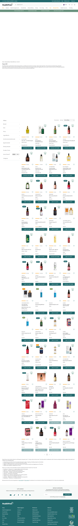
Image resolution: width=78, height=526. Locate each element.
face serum (27, 480)
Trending (71, 7)
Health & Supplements (14, 7)
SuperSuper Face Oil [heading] (53, 415)
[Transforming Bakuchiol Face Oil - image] (55, 157)
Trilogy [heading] (64, 139)
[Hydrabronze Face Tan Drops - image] (41, 377)
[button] (69, 4)
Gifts (47, 7)
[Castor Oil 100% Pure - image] (55, 350)
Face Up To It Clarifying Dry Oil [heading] (66, 416)
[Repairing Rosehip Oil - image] (69, 350)
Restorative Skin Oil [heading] (53, 195)
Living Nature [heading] (38, 194)
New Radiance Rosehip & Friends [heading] (39, 141)
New (3, 7)
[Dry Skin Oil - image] (55, 377)
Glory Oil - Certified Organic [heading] (27, 140)
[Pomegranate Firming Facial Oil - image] (69, 239)
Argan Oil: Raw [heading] (38, 415)
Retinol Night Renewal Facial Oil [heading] (66, 334)
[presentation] (28, 142)
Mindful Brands (35, 514)
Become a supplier (20, 522)
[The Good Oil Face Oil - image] (69, 211)
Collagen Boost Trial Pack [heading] (27, 442)
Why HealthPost (51, 516)
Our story (49, 510)
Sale (50, 7)
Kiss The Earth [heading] (65, 166)
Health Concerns (64, 7)
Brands (7, 7)
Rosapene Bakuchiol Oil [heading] (67, 195)
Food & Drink (23, 7)
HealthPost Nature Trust (52, 514)
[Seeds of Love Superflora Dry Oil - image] (41, 157)
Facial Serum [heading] (38, 249)
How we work (50, 520)
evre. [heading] (64, 413)
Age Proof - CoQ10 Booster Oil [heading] (25, 277)
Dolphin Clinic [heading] (38, 359)
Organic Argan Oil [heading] (52, 222)
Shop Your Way (35, 522)
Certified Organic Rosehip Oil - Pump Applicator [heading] (27, 416)
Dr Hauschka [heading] (51, 331)
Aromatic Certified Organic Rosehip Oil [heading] (26, 361)
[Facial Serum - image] (41, 239)
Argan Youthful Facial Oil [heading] (40, 222)
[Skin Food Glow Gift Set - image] (28, 239)
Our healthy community (52, 524)
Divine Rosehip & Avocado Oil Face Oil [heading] (53, 141)
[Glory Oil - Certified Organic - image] (28, 130)
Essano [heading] (23, 166)
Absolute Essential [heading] (39, 413)
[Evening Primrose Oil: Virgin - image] (69, 432)
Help (62, 1)
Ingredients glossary (36, 520)
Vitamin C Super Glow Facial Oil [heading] (66, 305)
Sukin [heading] (23, 220)
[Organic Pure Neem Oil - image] (55, 266)
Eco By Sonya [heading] (24, 139)
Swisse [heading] (36, 220)
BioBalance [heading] (51, 220)
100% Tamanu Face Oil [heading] (26, 333)
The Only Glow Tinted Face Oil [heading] (25, 305)
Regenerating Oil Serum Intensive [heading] (25, 389)
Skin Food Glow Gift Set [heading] (26, 249)
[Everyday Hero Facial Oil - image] (69, 377)
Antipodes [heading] (51, 139)
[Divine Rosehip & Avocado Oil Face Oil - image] (55, 130)
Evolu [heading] (36, 139)
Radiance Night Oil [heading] (39, 333)
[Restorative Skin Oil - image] (55, 185)
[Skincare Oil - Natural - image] (55, 239)
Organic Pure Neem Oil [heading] (53, 276)
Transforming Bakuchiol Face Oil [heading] (52, 169)
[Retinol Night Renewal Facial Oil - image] (69, 322)
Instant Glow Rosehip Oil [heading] (54, 442)
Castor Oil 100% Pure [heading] (53, 360)
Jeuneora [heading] (51, 413)
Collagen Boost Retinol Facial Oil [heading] (38, 443)
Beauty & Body (31, 7)
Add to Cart (55, 175)
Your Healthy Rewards (56, 1)
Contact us (19, 510)
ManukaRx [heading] (51, 194)
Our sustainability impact (52, 512)
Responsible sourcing (52, 518)
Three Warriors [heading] (38, 386)
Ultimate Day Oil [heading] (38, 195)
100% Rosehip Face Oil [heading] (53, 304)
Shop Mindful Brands (36, 516)
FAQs (18, 516)
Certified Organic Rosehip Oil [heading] (69, 140)
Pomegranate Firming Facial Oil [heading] (66, 250)
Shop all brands (35, 518)
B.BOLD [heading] (64, 386)
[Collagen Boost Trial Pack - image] (28, 432)
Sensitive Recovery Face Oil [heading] (27, 195)
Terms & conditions (21, 518)
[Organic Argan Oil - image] (55, 211)
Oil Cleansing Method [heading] (39, 304)
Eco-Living (42, 7)
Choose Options (27, 148)
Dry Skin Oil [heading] (51, 388)
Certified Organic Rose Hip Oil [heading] (66, 277)
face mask (21, 480)
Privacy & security (20, 520)
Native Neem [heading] (51, 275)
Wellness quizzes (35, 512)
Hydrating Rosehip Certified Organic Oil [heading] (26, 169)
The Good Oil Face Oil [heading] (67, 222)
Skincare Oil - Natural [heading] (53, 249)
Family (36, 7)
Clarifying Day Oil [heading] (52, 333)
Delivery (19, 512)
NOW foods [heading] (51, 359)
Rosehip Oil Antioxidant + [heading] (40, 276)
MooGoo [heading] (23, 331)
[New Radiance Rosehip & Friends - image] (41, 130)
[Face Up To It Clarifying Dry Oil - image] (69, 404)
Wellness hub (66, 1)
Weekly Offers (56, 7)
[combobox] (38, 4)
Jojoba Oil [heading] (37, 360)
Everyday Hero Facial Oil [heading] (68, 388)
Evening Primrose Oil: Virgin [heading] (68, 442)
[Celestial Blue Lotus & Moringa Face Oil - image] (69, 157)
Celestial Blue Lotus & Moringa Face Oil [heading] (67, 169)
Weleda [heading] (23, 194)
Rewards (19, 514)
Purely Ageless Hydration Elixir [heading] (25, 223)
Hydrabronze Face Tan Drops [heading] (41, 388)
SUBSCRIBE (67, 494)
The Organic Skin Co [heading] (66, 220)
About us (73, 1)
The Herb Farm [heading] (52, 166)
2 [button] (49, 454)
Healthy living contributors (53, 522)
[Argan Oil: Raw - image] (41, 404)
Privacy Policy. (63, 496)
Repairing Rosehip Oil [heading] (67, 360)
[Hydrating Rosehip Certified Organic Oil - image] (28, 157)
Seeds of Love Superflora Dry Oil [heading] (39, 169)
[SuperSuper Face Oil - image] (55, 404)
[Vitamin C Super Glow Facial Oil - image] (69, 293)
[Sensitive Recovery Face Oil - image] (28, 185)
